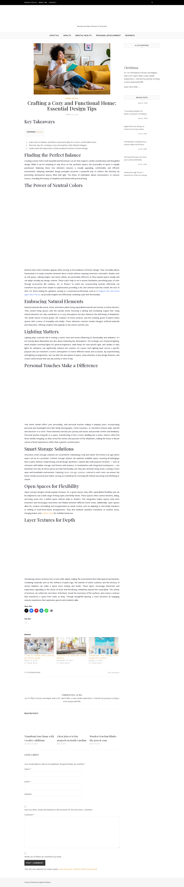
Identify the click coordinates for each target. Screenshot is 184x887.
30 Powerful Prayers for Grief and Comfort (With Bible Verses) (135, 158)
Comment (29, 814)
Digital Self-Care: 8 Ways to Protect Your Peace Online (134, 127)
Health (67, 35)
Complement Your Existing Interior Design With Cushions (103, 656)
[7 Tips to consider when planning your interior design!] (39, 645)
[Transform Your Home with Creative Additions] (71, 645)
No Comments (113, 672)
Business (130, 35)
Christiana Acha (33, 672)
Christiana (131, 68)
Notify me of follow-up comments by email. (42, 856)
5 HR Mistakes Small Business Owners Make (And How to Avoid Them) (135, 143)
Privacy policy (30, 2)
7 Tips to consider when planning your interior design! (39, 656)
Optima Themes (45, 882)
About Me (43, 2)
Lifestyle (54, 35)
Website (28, 794)
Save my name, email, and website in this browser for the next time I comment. (58, 809)
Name (27, 769)
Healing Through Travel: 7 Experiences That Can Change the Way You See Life (135, 174)
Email (27, 781)
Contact (52, 2)
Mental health (83, 35)
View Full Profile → (132, 87)
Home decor (72, 98)
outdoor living (47, 513)
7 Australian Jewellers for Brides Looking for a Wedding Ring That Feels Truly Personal (135, 112)
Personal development (108, 35)
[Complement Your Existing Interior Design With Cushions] (103, 645)
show (39, 132)
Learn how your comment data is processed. (78, 869)
